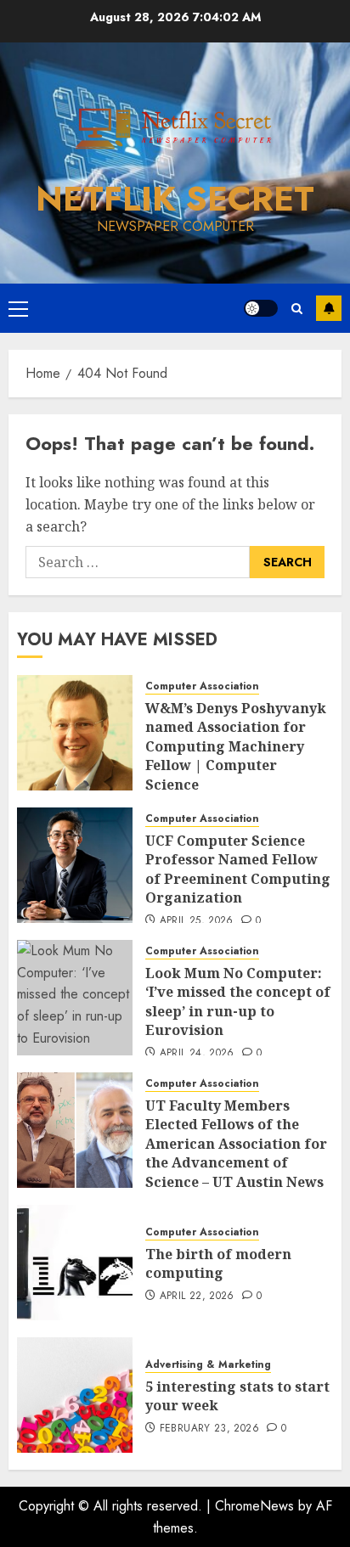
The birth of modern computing (218, 1263)
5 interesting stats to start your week (237, 1396)
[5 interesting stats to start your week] (75, 1395)
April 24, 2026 (197, 1053)
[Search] (297, 308)
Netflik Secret (175, 198)
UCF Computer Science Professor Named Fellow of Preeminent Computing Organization (237, 869)
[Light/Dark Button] (261, 308)
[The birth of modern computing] (75, 1262)
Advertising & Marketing (208, 1365)
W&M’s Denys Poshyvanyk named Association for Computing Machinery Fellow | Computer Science (235, 746)
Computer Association (202, 686)
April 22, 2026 (197, 1296)
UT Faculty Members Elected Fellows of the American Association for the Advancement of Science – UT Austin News (236, 1143)
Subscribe (329, 308)
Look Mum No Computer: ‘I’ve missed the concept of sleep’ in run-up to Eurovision (237, 1001)
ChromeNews (254, 1506)
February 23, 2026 (209, 1429)
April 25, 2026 (197, 921)
